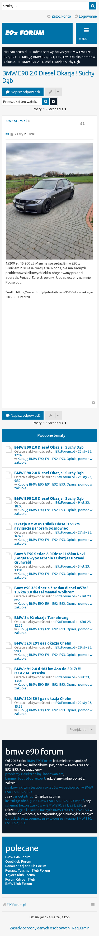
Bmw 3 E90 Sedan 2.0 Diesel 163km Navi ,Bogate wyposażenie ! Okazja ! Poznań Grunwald (49, 558)
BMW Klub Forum (18, 883)
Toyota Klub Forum (20, 875)
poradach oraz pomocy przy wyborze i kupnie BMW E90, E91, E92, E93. (48, 821)
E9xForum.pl (16, 121)
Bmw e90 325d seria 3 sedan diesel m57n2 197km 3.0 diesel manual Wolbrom (51, 590)
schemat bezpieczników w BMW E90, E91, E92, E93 (43, 805)
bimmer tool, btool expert (25, 778)
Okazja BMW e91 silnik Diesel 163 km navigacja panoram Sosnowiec (47, 526)
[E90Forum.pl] (29, 33)
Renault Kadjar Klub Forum (25, 866)
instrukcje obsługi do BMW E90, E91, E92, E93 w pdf (44, 801)
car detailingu (23, 796)
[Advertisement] (49, 351)
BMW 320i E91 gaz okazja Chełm (42, 643)
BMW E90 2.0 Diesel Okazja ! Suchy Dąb (48, 77)
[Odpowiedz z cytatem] (82, 123)
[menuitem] (40, 928)
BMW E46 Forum (18, 857)
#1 (8, 134)
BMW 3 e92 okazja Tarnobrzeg (41, 618)
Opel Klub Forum (18, 861)
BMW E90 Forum (39, 760)
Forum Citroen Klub (20, 879)
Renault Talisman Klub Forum (27, 870)
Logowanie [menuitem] (88, 16)
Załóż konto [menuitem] (61, 16)
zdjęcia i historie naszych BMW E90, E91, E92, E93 (52, 810)
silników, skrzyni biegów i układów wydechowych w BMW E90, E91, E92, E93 (49, 789)
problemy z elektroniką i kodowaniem (34, 774)
